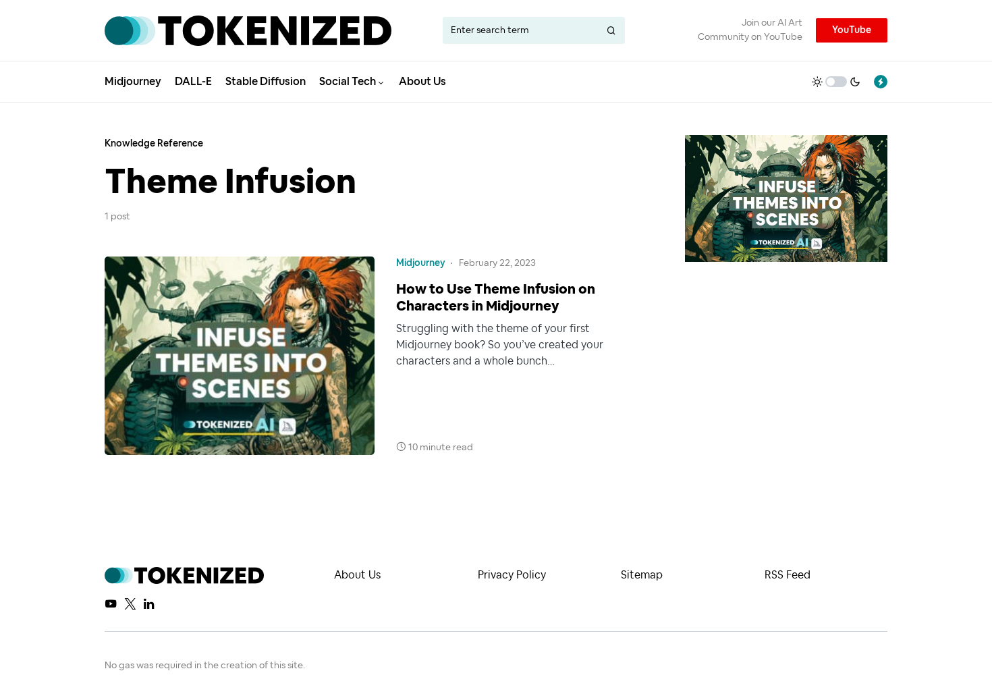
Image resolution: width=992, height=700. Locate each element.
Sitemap (642, 575)
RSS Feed (787, 575)
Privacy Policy (512, 575)
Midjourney (420, 263)
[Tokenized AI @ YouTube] (111, 603)
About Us (357, 575)
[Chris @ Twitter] (130, 603)
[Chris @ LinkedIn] (149, 603)
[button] (836, 81)
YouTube (851, 30)
